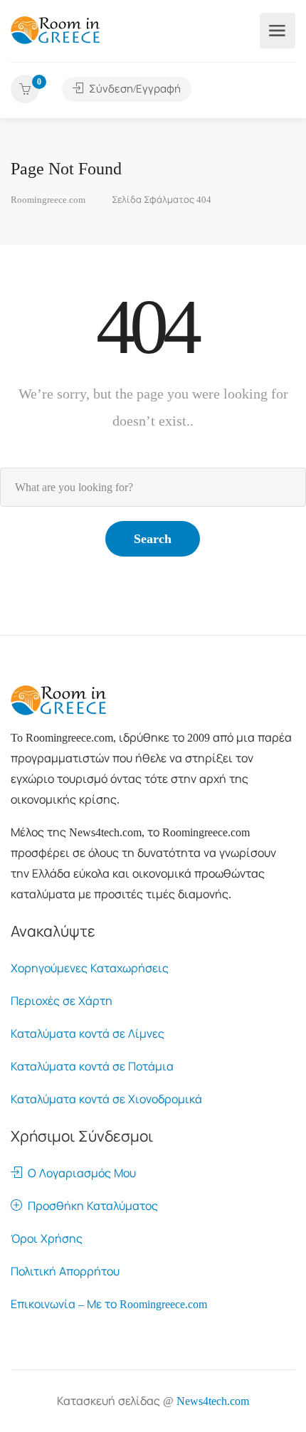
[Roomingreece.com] (55, 29)
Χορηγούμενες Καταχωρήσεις (90, 968)
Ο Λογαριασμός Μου (79, 1173)
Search (153, 539)
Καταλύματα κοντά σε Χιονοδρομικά (106, 1099)
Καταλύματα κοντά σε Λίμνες (87, 1034)
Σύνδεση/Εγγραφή (133, 89)
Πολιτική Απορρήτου (65, 1271)
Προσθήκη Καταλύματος (90, 1206)
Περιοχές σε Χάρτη (61, 1001)
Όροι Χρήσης (47, 1239)
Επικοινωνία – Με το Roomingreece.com (109, 1304)
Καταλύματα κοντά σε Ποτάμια (92, 1066)
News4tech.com (212, 1401)
